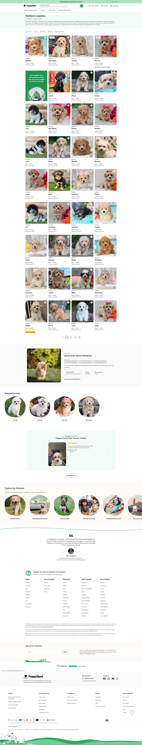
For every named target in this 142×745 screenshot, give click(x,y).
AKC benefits (42, 703)
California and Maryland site (47, 729)
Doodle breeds (15, 518)
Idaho (26, 589)
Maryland (84, 595)
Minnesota (65, 598)
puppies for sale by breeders (54, 574)
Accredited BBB (34, 729)
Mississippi (103, 601)
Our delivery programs (128, 706)
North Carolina (104, 604)
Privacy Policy (20, 729)
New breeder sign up (72, 700)
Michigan (65, 595)
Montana (27, 592)
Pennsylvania (85, 610)
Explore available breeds (14, 701)
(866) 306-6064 (89, 678)
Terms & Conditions (100, 706)
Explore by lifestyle (13, 705)
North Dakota (66, 607)
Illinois (64, 582)
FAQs (96, 703)
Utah (26, 601)
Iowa (64, 589)
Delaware (84, 585)
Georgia (102, 592)
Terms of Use (11, 729)
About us (43, 10)
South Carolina (104, 607)
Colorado (27, 585)
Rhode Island (85, 613)
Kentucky (102, 595)
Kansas (65, 592)
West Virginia (103, 616)
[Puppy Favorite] (45, 37)
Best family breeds (89, 518)
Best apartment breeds (40, 518)
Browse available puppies (30, 10)
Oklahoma (46, 589)
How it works (52, 10)
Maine (83, 592)
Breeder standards (71, 703)
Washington (28, 604)
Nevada (27, 595)
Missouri (65, 601)
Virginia (102, 613)
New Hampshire (86, 601)
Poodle (15, 420)
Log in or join (42, 697)
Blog (124, 709)
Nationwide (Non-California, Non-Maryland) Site (67, 729)
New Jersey (85, 604)
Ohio (64, 610)
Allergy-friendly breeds (113, 518)
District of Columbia (86, 589)
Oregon (27, 598)
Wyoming (27, 607)
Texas (45, 592)
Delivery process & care (65, 10)
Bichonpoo (89, 420)
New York (84, 607)
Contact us (98, 697)
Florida (102, 589)
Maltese (39, 420)
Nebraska (65, 604)
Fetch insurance (43, 706)
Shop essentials (12, 708)
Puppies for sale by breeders (14, 670)
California (27, 582)
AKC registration (43, 700)
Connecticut (84, 582)
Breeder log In (70, 697)
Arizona (46, 582)
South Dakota (66, 613)
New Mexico (47, 585)
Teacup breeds (64, 518)
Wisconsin (65, 616)
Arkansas (102, 585)
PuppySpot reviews (44, 712)
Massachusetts (85, 598)
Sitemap (27, 729)
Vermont (84, 616)
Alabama (102, 582)
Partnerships (42, 709)
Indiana (64, 585)
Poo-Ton (64, 420)
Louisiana (102, 598)
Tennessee (103, 610)
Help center (98, 700)
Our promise (126, 703)
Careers (125, 712)
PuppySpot (4, 670)
